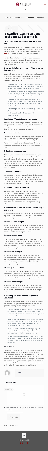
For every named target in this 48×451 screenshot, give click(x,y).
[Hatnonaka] (24, 4)
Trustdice (7, 54)
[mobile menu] (45, 4)
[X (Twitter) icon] (23, 443)
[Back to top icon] (24, 435)
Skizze (20, 373)
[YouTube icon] (25, 443)
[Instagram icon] (27, 443)
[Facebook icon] (20, 443)
